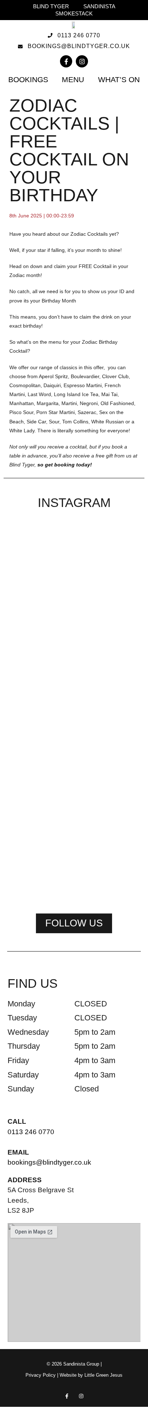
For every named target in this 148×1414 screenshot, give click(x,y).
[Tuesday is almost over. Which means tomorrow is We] (74, 808)
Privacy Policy (41, 1375)
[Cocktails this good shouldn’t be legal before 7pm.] (28, 826)
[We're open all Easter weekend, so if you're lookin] (120, 632)
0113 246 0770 (31, 1132)
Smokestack (74, 13)
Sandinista (99, 6)
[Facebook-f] (66, 61)
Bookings (28, 79)
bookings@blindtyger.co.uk (49, 1162)
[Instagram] (82, 61)
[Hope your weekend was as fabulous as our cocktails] (74, 578)
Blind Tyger (51, 6)
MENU (73, 79)
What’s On (119, 79)
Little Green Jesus (103, 1375)
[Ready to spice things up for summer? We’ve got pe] (28, 565)
